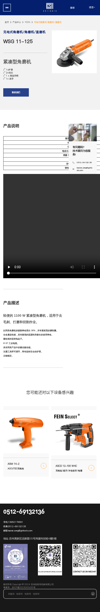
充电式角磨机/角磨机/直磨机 (47, 22)
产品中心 (17, 22)
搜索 (72, 7)
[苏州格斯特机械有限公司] (50, 7)
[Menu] (6, 7)
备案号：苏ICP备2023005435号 (19, 587)
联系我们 (16, 92)
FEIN (27, 22)
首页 (7, 22)
